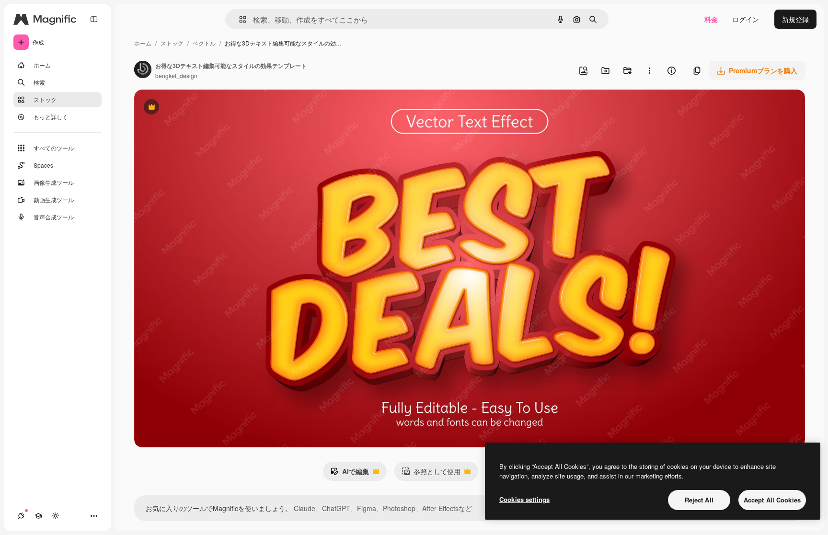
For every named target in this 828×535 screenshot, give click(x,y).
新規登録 (795, 19)
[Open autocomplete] (239, 19)
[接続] (21, 516)
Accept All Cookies (772, 499)
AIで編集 (349, 474)
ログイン (745, 19)
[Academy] (38, 516)
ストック (172, 43)
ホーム (142, 43)
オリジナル (200, 108)
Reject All (699, 499)
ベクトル (204, 43)
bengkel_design (176, 75)
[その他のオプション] (649, 70)
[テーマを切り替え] (55, 516)
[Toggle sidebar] (94, 19)
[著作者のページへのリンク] (142, 70)
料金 (711, 19)
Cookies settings (524, 499)
